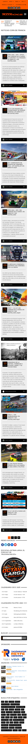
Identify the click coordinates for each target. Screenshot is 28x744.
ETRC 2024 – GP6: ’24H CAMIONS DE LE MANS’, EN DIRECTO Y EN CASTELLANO (16, 212)
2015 (3, 701)
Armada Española (21, 707)
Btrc (7, 709)
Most (11, 722)
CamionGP (17, 709)
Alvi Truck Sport (5, 704)
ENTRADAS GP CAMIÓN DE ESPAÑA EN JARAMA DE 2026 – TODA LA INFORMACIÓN (9, 23)
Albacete (17, 701)
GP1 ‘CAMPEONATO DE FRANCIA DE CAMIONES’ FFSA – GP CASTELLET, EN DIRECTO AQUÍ (16, 165)
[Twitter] (17, 8)
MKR (7, 722)
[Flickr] (11, 8)
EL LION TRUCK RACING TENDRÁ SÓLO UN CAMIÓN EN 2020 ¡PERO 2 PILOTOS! (16, 465)
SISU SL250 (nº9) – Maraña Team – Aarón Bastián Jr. (16, 681)
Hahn (19, 714)
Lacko (15, 717)
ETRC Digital (13, 714)
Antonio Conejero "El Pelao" (8, 707)
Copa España (9, 712)
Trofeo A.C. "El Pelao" (6, 730)
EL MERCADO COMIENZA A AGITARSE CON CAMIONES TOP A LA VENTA (16, 265)
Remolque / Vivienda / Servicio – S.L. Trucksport (15, 667)
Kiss (11, 717)
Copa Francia (17, 712)
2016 (6, 701)
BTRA (3, 709)
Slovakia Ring (5, 727)
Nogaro (22, 722)
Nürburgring (5, 725)
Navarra (16, 722)
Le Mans (20, 717)
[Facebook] (9, 8)
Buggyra (11, 709)
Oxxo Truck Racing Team (15, 725)
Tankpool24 (18, 727)
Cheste (3, 712)
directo (3, 714)
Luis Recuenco (5, 719)
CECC (23, 709)
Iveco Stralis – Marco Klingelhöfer (14, 689)
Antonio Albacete (15, 704)
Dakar (23, 712)
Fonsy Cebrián (8, 85)
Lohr (25, 717)
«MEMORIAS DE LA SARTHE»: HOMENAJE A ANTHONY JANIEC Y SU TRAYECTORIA (15, 365)
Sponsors (12, 727)
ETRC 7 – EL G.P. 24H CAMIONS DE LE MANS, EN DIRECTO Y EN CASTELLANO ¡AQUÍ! (16, 310)
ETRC (8, 714)
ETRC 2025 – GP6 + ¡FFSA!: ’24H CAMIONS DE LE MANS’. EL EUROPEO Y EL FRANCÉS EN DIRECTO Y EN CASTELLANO (16, 58)
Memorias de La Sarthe (18, 719)
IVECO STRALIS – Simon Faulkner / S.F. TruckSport (15, 677)
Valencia (15, 730)
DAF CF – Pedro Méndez (12, 686)
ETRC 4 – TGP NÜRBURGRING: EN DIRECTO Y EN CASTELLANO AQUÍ (14, 417)
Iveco (3, 717)
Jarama (7, 717)
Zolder (24, 730)
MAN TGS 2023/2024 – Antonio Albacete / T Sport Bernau (16, 671)
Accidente (11, 701)
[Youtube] (19, 8)
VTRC (20, 730)
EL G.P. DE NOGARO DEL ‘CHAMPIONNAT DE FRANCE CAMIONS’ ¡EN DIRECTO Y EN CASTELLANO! (16, 111)
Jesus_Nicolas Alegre (10, 391)
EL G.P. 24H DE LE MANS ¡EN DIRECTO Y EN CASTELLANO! (16, 512)
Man (11, 719)
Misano (3, 722)
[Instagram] (14, 8)
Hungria (24, 714)
